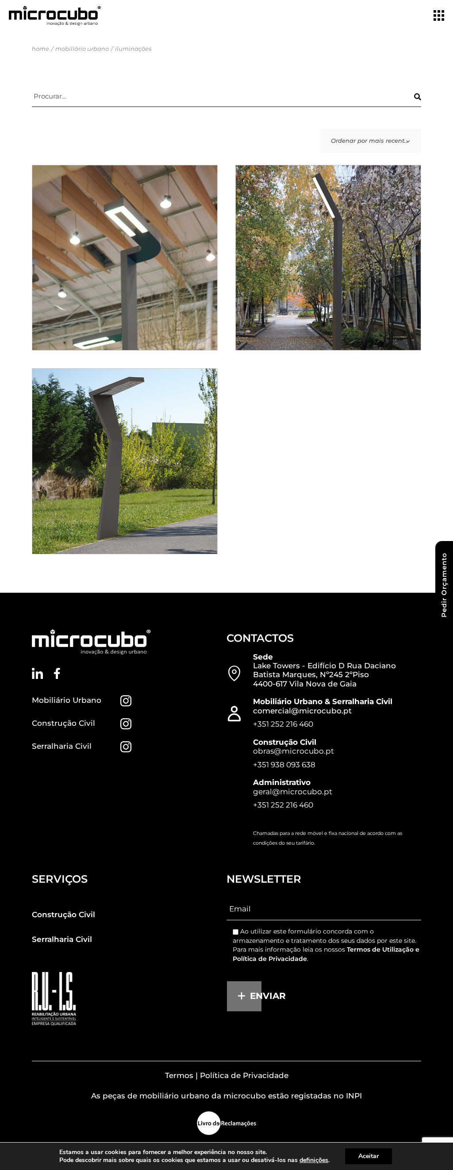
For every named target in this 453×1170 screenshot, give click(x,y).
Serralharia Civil (62, 746)
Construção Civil (63, 723)
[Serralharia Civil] (125, 746)
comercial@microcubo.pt (302, 710)
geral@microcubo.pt (292, 791)
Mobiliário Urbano (66, 700)
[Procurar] (417, 96)
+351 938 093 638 (284, 764)
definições (313, 1160)
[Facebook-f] (57, 673)
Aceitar (368, 1156)
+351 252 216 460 (283, 724)
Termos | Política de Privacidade (226, 1075)
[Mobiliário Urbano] (125, 700)
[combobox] (370, 141)
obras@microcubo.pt (293, 751)
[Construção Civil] (125, 723)
